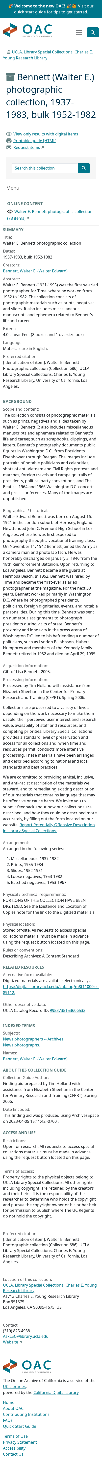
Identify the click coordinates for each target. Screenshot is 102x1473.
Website (10, 1342)
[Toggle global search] (93, 32)
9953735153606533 (67, 1010)
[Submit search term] (84, 168)
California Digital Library (55, 1392)
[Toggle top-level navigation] (79, 32)
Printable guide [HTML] (34, 140)
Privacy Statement (20, 1442)
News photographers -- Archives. (33, 1039)
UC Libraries (14, 1386)
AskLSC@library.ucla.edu (26, 1336)
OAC (27, 30)
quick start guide (30, 12)
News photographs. (21, 1045)
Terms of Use (15, 1436)
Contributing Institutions (26, 1414)
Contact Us (13, 1454)
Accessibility (14, 1448)
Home (8, 1402)
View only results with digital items (45, 134)
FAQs (8, 1420)
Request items (26, 147)
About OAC (13, 1408)
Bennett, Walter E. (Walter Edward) (35, 271)
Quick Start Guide (19, 1426)
